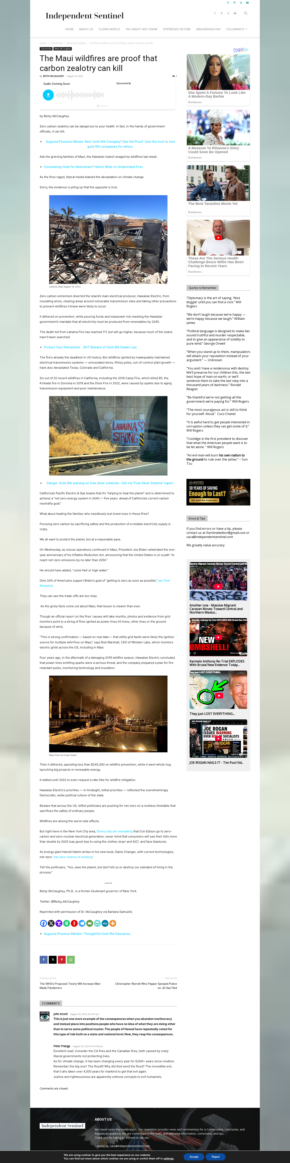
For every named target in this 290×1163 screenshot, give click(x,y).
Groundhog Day (208, 29)
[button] (245, 14)
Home (69, 29)
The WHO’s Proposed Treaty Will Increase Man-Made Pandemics (70, 986)
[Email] (89, 923)
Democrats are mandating (115, 831)
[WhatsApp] (71, 960)
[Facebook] (228, 3)
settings (169, 1158)
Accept (194, 1157)
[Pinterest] (234, 3)
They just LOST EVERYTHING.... (212, 713)
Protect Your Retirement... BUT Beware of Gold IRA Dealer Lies (90, 347)
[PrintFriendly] (97, 923)
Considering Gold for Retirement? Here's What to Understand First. (94, 167)
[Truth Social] (58, 923)
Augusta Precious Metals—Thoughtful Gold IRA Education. (87, 934)
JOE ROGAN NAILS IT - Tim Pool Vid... (216, 762)
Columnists (235, 29)
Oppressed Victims (177, 29)
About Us (86, 29)
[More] (112, 923)
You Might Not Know (141, 29)
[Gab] (66, 923)
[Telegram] (82, 923)
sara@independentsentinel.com (130, 1146)
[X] (241, 3)
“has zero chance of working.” (73, 857)
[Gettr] (74, 923)
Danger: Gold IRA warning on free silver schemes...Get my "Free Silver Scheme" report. (110, 483)
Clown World (109, 29)
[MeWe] (105, 923)
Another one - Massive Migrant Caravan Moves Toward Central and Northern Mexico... (216, 608)
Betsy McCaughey (76, 43)
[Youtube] (247, 3)
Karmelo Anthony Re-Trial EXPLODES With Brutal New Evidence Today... (217, 663)
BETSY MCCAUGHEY (53, 76)
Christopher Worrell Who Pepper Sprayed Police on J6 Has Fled (146, 986)
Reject (216, 1157)
